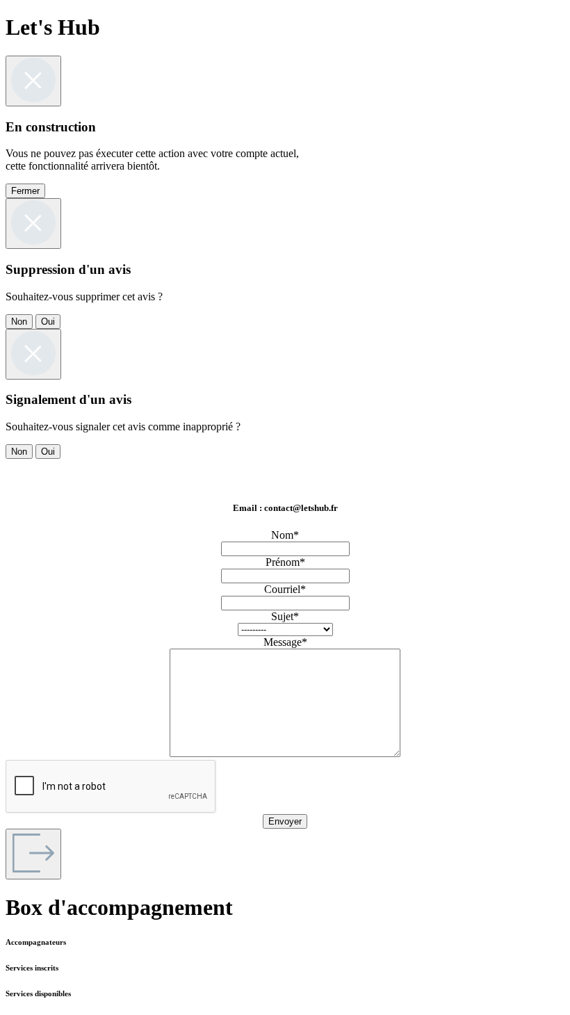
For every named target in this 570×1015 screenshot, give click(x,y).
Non (19, 321)
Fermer (25, 191)
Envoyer (285, 821)
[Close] (33, 81)
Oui (48, 321)
